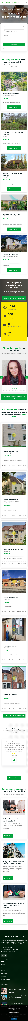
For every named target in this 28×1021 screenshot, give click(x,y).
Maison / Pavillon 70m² (11, 255)
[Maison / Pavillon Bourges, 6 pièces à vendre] (14, 435)
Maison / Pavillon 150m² (11, 598)
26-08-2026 (12, 992)
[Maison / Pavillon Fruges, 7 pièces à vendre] (14, 581)
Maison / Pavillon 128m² (11, 646)
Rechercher (14, 44)
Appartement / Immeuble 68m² (13, 549)
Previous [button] (1, 377)
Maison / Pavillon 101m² (11, 451)
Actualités (3, 976)
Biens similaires (14, 107)
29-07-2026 (12, 999)
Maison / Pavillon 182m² (11, 94)
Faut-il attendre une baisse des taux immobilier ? (14, 820)
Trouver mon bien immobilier (14, 715)
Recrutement (4, 973)
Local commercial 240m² (11, 214)
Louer (2, 967)
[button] (14, 26)
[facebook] (2, 955)
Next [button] (26, 377)
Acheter (3, 964)
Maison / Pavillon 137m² (11, 499)
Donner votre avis (14, 778)
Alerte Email (21, 48)
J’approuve (14, 1018)
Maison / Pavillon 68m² (11, 694)
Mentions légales (14, 1016)
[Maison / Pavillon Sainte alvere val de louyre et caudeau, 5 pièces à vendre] (14, 483)
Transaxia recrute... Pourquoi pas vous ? (14, 397)
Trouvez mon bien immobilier (14, 298)
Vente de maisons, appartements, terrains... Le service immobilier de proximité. (14, 10)
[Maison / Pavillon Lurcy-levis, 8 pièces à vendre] (14, 629)
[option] (14, 376)
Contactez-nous (5, 979)
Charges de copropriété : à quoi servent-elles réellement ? (13, 863)
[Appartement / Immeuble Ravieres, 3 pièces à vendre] (14, 533)
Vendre (3, 970)
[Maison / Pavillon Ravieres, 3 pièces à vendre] (14, 678)
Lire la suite (14, 768)
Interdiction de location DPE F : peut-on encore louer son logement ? (14, 905)
